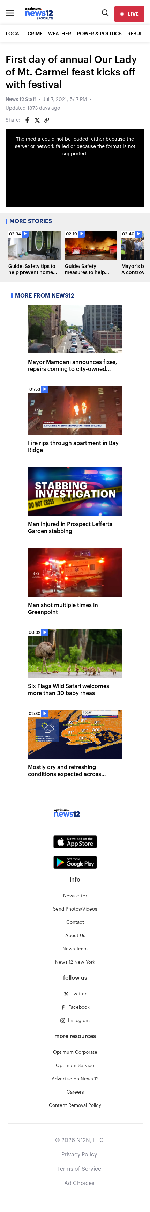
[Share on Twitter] (37, 120)
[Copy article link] (47, 120)
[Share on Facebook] (27, 120)
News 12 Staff (21, 99)
